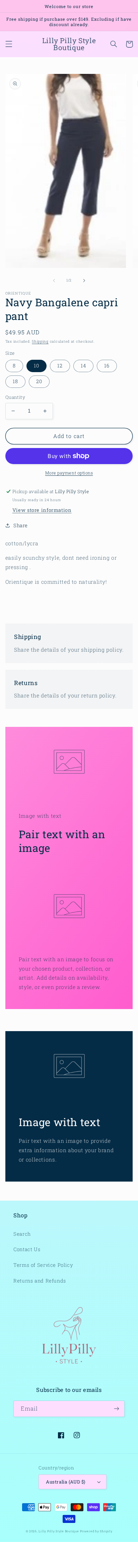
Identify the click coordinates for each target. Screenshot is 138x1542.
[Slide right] (84, 280)
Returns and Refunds (39, 1281)
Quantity (15, 397)
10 (36, 365)
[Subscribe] (116, 1409)
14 (83, 365)
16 (107, 365)
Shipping (40, 341)
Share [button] (20, 525)
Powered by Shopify (96, 1531)
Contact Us (26, 1249)
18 (15, 381)
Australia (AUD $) (65, 1482)
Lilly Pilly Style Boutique (59, 1531)
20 (39, 381)
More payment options (69, 472)
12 (60, 365)
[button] (8, 44)
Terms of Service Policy (43, 1265)
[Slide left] (54, 280)
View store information (42, 510)
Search (22, 1234)
